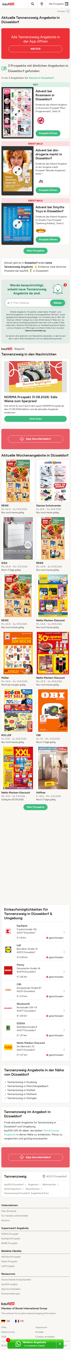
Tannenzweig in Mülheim (22, 1094)
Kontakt (40, 1332)
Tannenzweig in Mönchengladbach (27, 1086)
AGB (3, 1336)
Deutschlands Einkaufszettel (16, 1279)
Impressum (41, 1327)
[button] (35, 110)
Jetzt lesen (35, 418)
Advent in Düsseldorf (41, 77)
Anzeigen (61, 11)
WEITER (35, 48)
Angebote (33, 1184)
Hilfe (3, 1327)
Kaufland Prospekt (10, 1238)
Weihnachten (49, 1184)
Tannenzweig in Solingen (22, 1098)
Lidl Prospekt (8, 1266)
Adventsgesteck (12, 1189)
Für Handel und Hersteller (14, 1215)
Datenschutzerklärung (35, 330)
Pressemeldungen (10, 1293)
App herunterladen (11, 1289)
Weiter (57, 302)
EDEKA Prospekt (9, 1234)
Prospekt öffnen (48, 133)
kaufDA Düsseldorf (14, 1184)
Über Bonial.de (8, 1211)
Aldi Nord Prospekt (11, 1256)
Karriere (5, 1220)
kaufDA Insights (9, 1284)
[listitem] (18, 487)
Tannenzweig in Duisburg (22, 1082)
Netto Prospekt (9, 1261)
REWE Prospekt (9, 1243)
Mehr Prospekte (35, 250)
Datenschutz (8, 1332)
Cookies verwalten (45, 1336)
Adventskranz (32, 1189)
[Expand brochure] (17, 113)
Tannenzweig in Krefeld (21, 1090)
